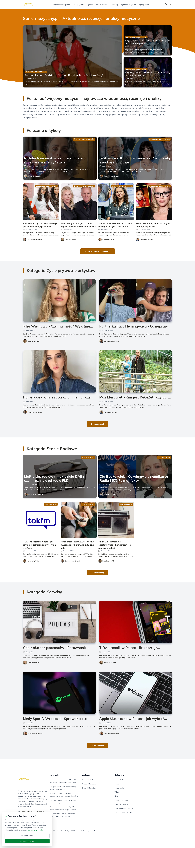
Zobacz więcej (97, 424)
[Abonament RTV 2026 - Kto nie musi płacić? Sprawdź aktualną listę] (79, 520)
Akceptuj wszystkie (27, 841)
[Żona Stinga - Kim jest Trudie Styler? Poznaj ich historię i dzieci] (79, 201)
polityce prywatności (35, 830)
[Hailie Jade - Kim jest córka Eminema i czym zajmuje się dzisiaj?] (59, 371)
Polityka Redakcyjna (84, 831)
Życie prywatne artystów (82, 4)
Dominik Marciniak (34, 176)
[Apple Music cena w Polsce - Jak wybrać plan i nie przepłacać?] (135, 693)
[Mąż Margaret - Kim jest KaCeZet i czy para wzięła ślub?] (135, 371)
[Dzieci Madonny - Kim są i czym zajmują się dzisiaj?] (154, 201)
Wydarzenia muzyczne (123, 812)
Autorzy (86, 775)
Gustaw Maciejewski (111, 176)
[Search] (166, 4)
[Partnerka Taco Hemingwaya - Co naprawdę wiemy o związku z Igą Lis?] (135, 300)
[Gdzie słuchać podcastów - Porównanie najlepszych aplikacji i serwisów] (59, 622)
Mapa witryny (98, 831)
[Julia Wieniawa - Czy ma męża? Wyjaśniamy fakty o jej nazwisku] (59, 300)
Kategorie (119, 775)
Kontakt (60, 831)
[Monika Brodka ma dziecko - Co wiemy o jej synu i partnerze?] (116, 201)
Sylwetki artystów (128, 4)
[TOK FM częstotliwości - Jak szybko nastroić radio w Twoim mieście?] (41, 520)
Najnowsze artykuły (61, 4)
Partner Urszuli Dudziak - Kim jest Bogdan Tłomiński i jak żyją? (64, 75)
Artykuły (54, 775)
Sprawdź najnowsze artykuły (97, 251)
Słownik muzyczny (121, 800)
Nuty (116, 796)
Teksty (117, 792)
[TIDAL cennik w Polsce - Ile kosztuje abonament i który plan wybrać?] (135, 622)
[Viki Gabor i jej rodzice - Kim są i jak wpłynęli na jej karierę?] (41, 201)
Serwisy (115, 4)
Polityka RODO (70, 831)
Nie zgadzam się (27, 836)
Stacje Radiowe (102, 4)
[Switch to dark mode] (170, 4)
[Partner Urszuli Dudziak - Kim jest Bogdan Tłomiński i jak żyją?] (72, 56)
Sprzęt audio (144, 4)
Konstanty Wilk (33, 341)
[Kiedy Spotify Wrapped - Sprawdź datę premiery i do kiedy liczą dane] (59, 693)
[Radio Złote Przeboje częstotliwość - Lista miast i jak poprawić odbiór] (116, 520)
